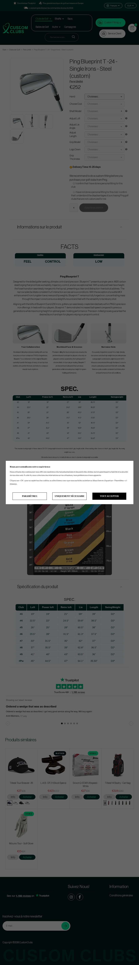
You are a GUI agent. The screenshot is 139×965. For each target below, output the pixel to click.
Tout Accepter (109, 496)
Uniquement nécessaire (69, 496)
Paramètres (29, 496)
